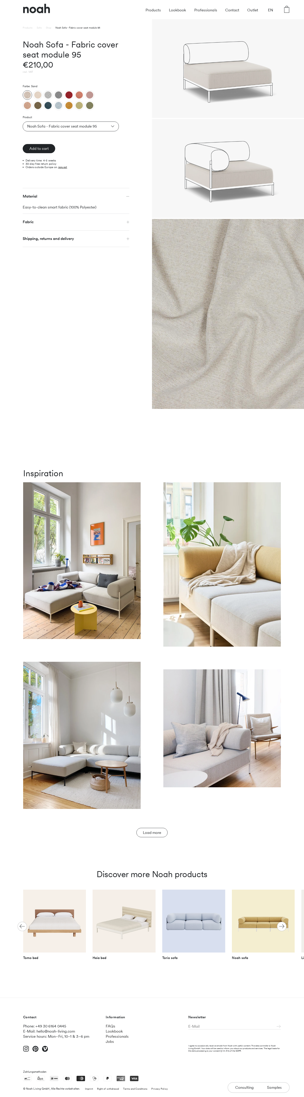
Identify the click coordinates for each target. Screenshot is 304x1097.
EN (270, 10)
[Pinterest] (35, 1051)
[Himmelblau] (58, 105)
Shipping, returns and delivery (48, 238)
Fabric (28, 222)
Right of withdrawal (108, 1088)
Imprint (89, 1088)
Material (30, 196)
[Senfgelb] (69, 105)
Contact (232, 10)
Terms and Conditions (135, 1088)
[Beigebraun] (27, 105)
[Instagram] (26, 1050)
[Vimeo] (45, 1051)
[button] (281, 926)
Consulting (244, 1087)
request (62, 167)
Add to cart (39, 148)
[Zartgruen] (79, 105)
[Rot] (69, 95)
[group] (54, 927)
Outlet (252, 10)
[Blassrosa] (89, 95)
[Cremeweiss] (38, 95)
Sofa (39, 27)
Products (153, 10)
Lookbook (177, 10)
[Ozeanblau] (48, 105)
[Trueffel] (38, 105)
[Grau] (58, 95)
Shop (48, 27)
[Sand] (27, 95)
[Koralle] (79, 95)
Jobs (110, 1041)
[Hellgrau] (48, 95)
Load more (152, 832)
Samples (274, 1087)
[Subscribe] (279, 1027)
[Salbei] (89, 105)
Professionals (205, 10)
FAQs (110, 1026)
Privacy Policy (159, 1088)
